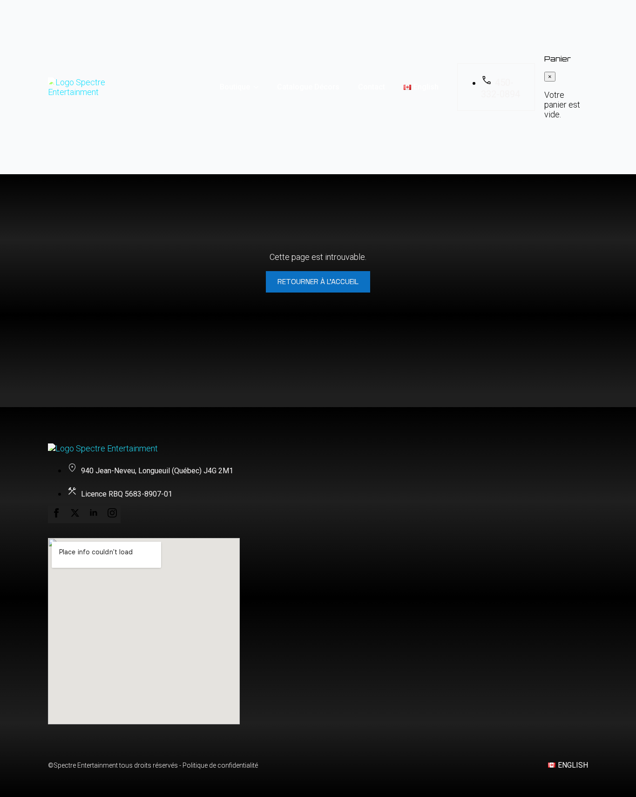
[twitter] (76, 514)
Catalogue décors (308, 86)
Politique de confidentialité (220, 765)
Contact (371, 86)
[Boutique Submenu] (259, 87)
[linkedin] (94, 514)
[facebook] (57, 514)
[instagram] (112, 514)
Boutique (235, 86)
